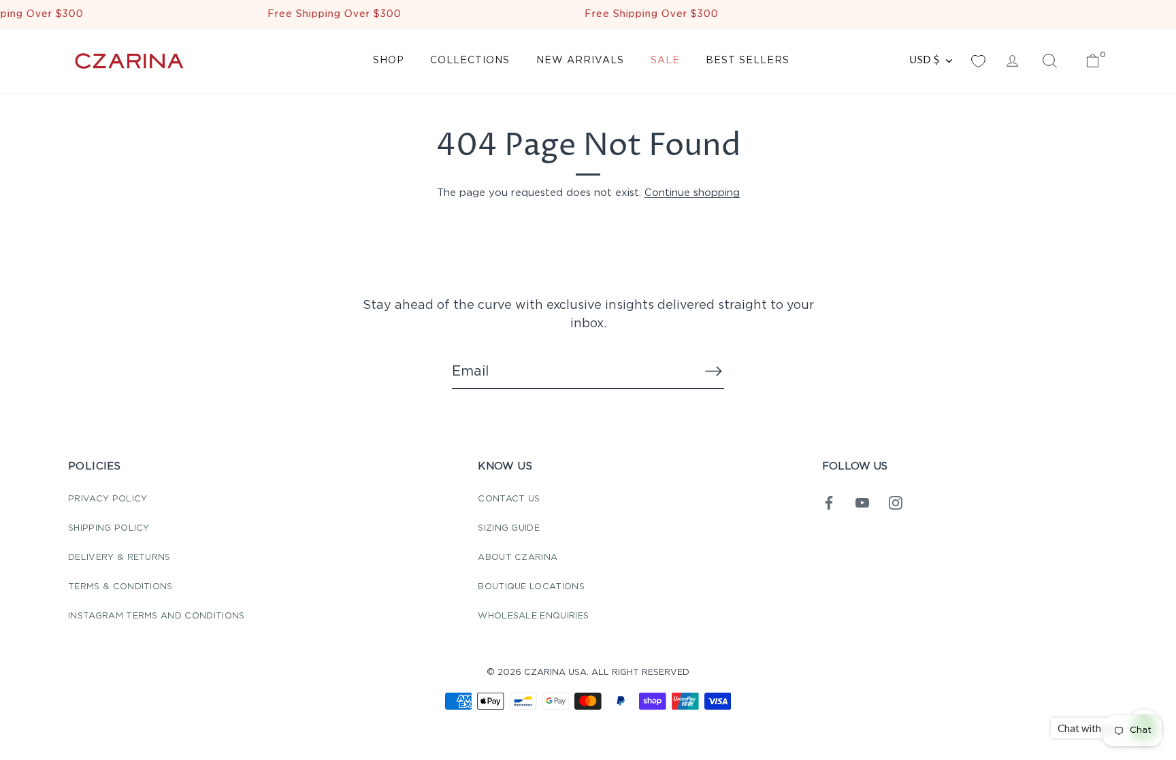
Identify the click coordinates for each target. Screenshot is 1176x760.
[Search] (1049, 61)
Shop (388, 60)
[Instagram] (895, 502)
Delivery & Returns (119, 557)
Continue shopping (692, 192)
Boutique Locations (531, 587)
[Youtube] (862, 502)
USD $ (924, 60)
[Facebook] (829, 502)
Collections (470, 60)
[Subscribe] (713, 371)
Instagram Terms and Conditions (156, 616)
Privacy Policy (107, 499)
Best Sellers (747, 60)
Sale (665, 60)
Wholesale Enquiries (533, 616)
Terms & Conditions (120, 587)
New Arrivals (580, 60)
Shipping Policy (109, 528)
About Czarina (517, 557)
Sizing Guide (509, 528)
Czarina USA (555, 672)
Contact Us (509, 499)
